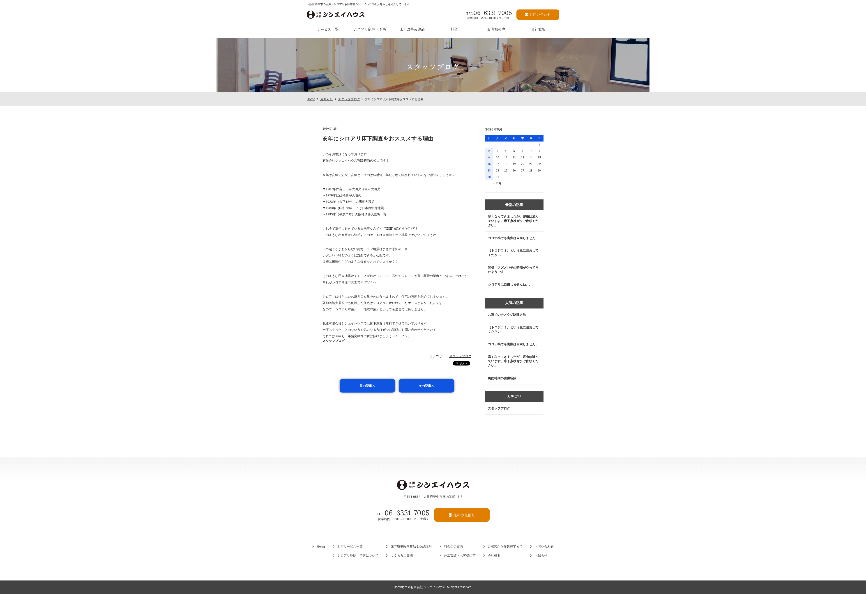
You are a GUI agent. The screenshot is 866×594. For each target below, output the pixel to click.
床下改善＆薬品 (412, 29)
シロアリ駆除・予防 (370, 29)
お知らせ (326, 99)
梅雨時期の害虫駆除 (502, 378)
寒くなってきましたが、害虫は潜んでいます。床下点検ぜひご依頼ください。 (513, 221)
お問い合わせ (544, 546)
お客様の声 (496, 29)
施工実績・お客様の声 (460, 555)
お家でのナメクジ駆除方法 (507, 314)
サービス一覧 (328, 29)
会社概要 (538, 29)
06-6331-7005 (489, 12)
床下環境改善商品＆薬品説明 (411, 546)
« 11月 (497, 183)
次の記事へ (426, 386)
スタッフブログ (349, 99)
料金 (454, 29)
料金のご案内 (453, 546)
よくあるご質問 (402, 555)
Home (311, 99)
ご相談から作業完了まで (505, 546)
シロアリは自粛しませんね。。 (510, 284)
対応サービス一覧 (350, 546)
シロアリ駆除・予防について (357, 555)
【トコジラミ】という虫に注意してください (513, 253)
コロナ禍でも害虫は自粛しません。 (513, 238)
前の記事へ (367, 386)
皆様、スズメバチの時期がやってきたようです (513, 270)
